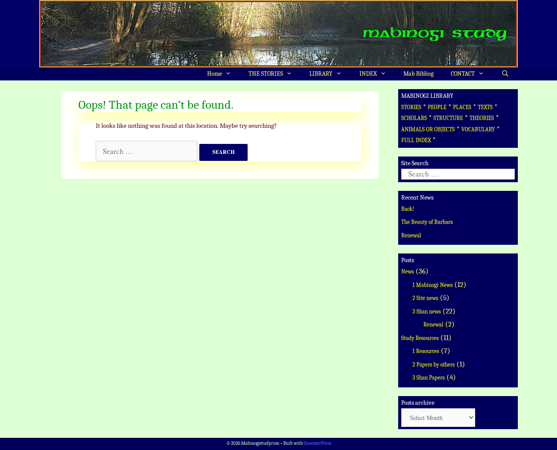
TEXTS (485, 107)
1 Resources (426, 351)
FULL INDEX (416, 140)
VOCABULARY (478, 129)
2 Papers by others (434, 364)
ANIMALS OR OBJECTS (428, 129)
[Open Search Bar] (505, 73)
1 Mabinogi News (433, 285)
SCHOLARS (414, 118)
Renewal (411, 235)
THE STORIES (265, 73)
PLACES (462, 107)
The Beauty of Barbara (427, 222)
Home (214, 73)
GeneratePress (317, 443)
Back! (407, 209)
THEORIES (482, 118)
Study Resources (420, 338)
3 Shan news (427, 311)
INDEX (368, 73)
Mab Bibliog (418, 73)
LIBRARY (320, 73)
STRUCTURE (448, 118)
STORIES (411, 107)
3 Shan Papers (429, 377)
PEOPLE (437, 107)
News (407, 271)
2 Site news (425, 298)
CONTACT (463, 73)
